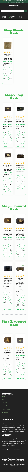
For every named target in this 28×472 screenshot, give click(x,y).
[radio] (5, 69)
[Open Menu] (2, 5)
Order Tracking (6, 409)
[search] (25, 11)
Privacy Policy (5, 406)
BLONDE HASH (12, 17)
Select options (7, 83)
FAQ (3, 415)
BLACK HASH (4, 17)
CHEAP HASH (21, 17)
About (3, 397)
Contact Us (5, 412)
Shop (3, 400)
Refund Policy (5, 403)
